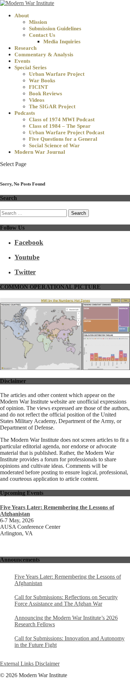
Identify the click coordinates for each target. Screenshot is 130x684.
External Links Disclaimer (30, 664)
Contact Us (42, 35)
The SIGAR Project (52, 106)
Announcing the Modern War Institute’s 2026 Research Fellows (66, 621)
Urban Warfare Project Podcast (66, 132)
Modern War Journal (39, 152)
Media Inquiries (62, 41)
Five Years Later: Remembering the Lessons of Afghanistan (67, 580)
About (21, 15)
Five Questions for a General (63, 139)
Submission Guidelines (55, 28)
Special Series (30, 67)
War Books (42, 80)
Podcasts (24, 113)
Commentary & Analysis (43, 54)
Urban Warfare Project (56, 74)
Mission (38, 22)
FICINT (38, 87)
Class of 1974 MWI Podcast (62, 119)
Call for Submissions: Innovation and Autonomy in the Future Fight (69, 641)
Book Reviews (45, 93)
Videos (36, 100)
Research (25, 48)
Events (22, 61)
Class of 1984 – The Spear (60, 126)
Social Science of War (54, 145)
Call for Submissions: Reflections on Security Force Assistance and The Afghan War (66, 600)
